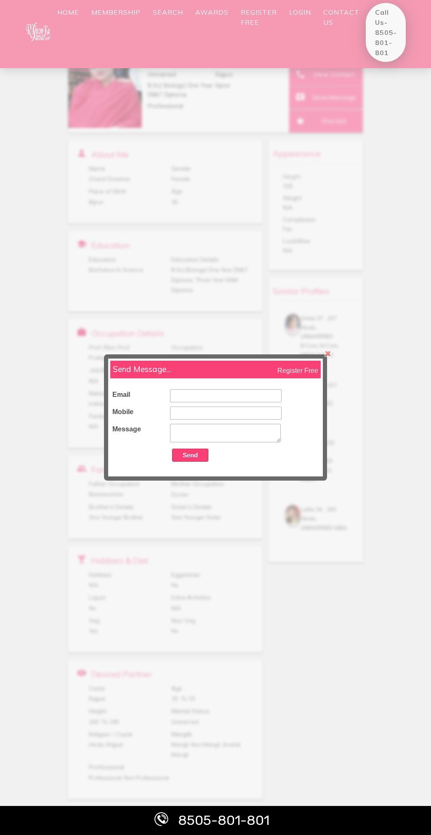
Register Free (297, 370)
